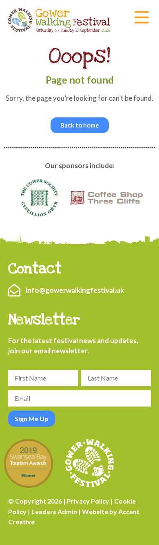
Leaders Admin (54, 511)
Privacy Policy (88, 501)
